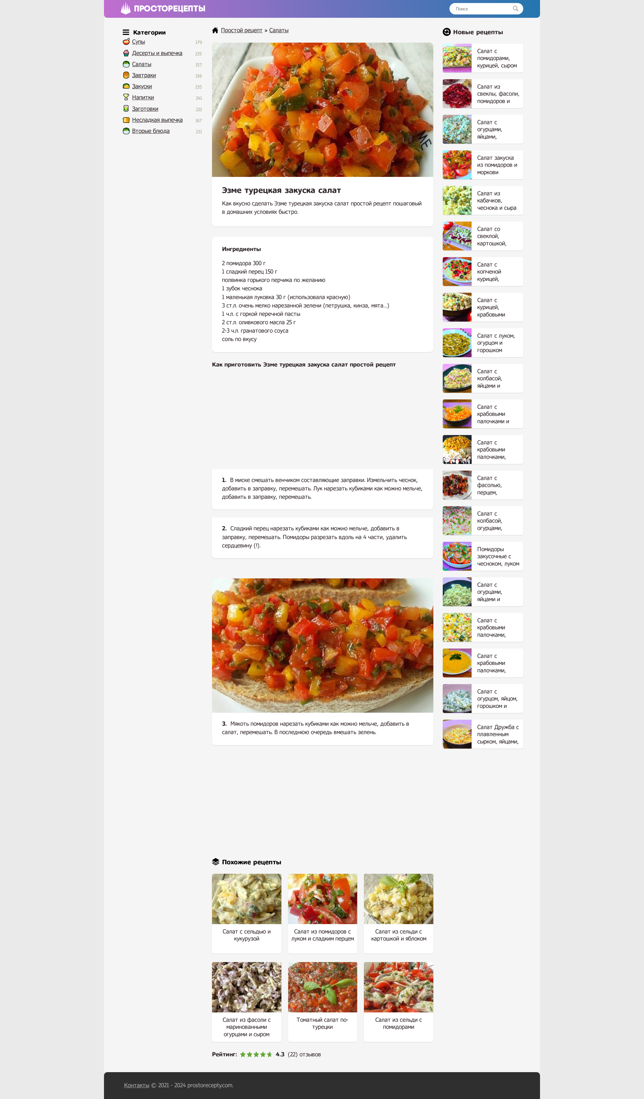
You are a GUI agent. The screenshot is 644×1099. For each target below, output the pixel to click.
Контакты (136, 1085)
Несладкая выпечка (157, 120)
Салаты (141, 64)
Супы (138, 42)
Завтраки (144, 75)
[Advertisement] (322, 424)
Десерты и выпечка (157, 53)
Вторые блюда (151, 131)
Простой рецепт (242, 30)
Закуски (142, 86)
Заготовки (145, 109)
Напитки (143, 97)
